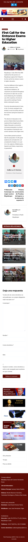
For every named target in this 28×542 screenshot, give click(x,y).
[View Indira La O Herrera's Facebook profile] (14, 166)
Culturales (7, 269)
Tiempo (5, 460)
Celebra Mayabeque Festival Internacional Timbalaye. (13, 237)
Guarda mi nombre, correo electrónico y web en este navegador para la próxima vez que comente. (13, 369)
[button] (22, 19)
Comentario (6, 303)
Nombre (5, 335)
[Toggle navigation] (13, 19)
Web (4, 354)
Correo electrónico (8, 345)
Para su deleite (7, 464)
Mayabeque (4, 29)
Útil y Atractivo (7, 455)
